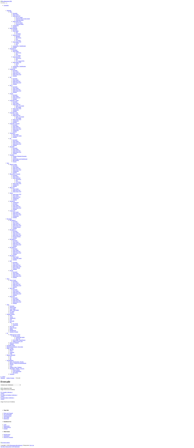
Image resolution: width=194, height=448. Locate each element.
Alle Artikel (6, 417)
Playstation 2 (13, 229)
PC (7, 333)
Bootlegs (18, 36)
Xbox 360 (12, 288)
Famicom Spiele (19, 20)
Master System (13, 164)
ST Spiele (12, 311)
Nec (11, 322)
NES (11, 12)
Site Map (3, 446)
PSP (11, 261)
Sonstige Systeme (14, 332)
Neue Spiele (16, 14)
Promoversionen (17, 227)
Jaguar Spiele (13, 307)
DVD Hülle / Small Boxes (19, 340)
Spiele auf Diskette (14, 342)
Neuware (18, 338)
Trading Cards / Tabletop (16, 367)
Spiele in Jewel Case (18, 341)
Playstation (9, 218)
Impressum (6, 418)
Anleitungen (16, 25)
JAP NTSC (18, 52)
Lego (11, 366)
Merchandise (16, 160)
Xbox (8, 278)
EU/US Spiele (19, 17)
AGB (5, 424)
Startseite (3, 378)
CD (10, 356)
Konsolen (15, 13)
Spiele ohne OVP (17, 21)
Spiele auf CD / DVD (15, 334)
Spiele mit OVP (16, 16)
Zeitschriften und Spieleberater (20, 159)
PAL (17, 32)
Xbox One (12, 296)
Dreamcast (12, 201)
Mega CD (12, 187)
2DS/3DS (12, 146)
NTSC (17, 43)
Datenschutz (7, 426)
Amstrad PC (13, 318)
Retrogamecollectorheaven (16, 445)
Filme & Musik (16, 268)
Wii (10, 77)
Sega (8, 163)
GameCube (12, 69)
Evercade (12, 321)
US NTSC (18, 33)
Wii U (11, 85)
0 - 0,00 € (3, 376)
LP (10, 357)
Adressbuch (6, 436)
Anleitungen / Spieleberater (19, 46)
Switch (11, 93)
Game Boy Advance (14, 123)
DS (10, 138)
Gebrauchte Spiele (17, 135)
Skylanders (15, 372)
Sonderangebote (7, 416)
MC (11, 359)
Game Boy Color (14, 112)
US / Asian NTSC (20, 61)
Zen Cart (32, 445)
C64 (11, 319)
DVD (11, 351)
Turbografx (15, 325)
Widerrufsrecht (7, 427)
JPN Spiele (18, 107)
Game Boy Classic (14, 100)
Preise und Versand (8, 413)
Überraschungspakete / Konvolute (15, 346)
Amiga (11, 317)
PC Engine (15, 323)
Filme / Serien (10, 348)
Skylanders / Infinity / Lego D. (17, 368)
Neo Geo (12, 326)
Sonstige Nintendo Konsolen (20, 156)
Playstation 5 (13, 255)
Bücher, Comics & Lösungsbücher (18, 363)
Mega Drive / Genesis (15, 174)
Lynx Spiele (12, 308)
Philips (11, 329)
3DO (11, 315)
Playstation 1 (13, 220)
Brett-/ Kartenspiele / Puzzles (17, 361)
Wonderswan (13, 330)
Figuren (14, 161)
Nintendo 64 (13, 48)
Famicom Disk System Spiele (23, 18)
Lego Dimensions (17, 371)
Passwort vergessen (8, 437)
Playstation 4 (13, 247)
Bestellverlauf (7, 434)
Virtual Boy (12, 133)
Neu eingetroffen (8, 414)
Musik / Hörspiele (11, 355)
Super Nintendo (13, 28)
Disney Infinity (16, 370)
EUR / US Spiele (20, 105)
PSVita (11, 270)
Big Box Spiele (16, 336)
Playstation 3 (13, 239)
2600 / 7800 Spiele (14, 310)
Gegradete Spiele (11, 345)
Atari (8, 304)
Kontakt (6, 428)
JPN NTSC (18, 37)
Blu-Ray (12, 349)
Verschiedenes (10, 360)
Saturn (11, 193)
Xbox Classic (13, 280)
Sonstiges (12, 155)
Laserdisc (12, 352)
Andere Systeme (11, 314)
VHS (11, 353)
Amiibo (14, 157)
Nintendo (9, 10)
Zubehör (15, 27)
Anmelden (6, 5)
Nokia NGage (13, 327)
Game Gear (12, 210)
